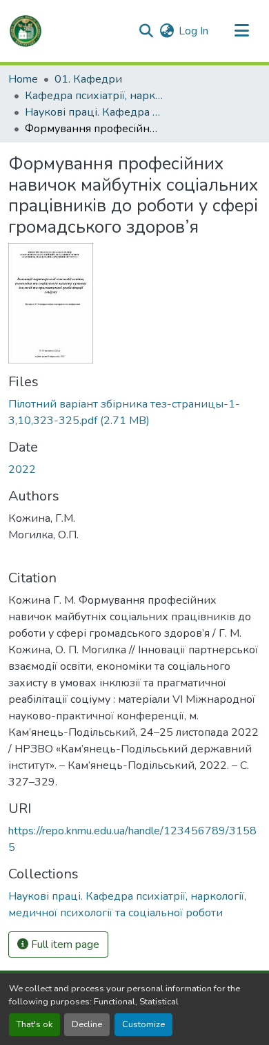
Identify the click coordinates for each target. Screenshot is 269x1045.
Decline (87, 1024)
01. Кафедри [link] (88, 79)
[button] (25, 31)
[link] (134, 412)
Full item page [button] (63, 944)
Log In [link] (193, 31)
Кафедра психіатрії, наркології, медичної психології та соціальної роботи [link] (94, 95)
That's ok (34, 1024)
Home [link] (23, 79)
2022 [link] (22, 469)
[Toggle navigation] (241, 31)
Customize (143, 1024)
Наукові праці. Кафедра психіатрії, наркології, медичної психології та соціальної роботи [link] (94, 112)
